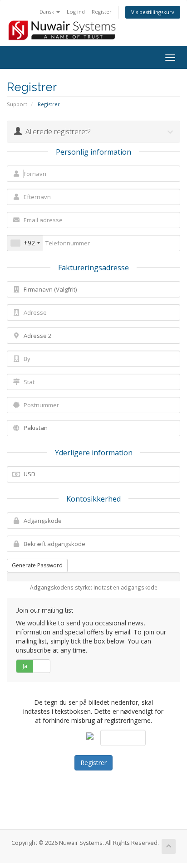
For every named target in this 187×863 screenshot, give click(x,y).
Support (17, 104)
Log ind (76, 11)
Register (102, 11)
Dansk (47, 11)
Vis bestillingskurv (152, 12)
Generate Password (37, 565)
